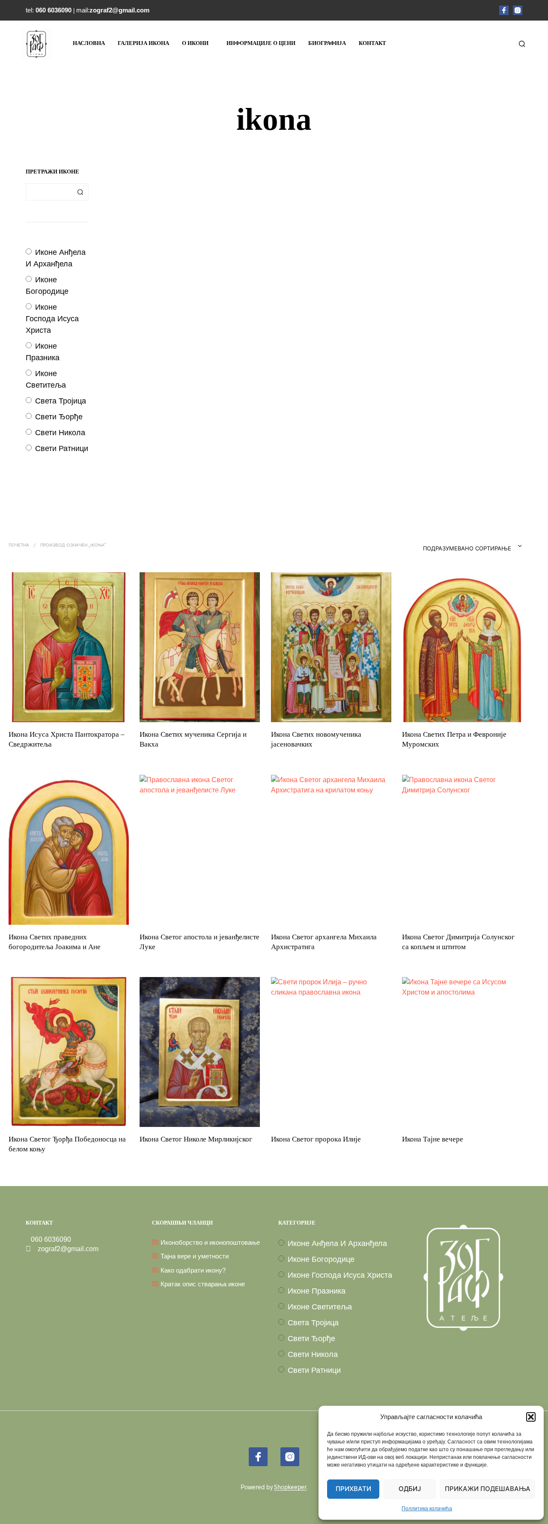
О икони (195, 43)
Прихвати (353, 1489)
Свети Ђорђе (59, 416)
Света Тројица (60, 401)
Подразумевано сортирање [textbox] (467, 549)
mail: (112, 10)
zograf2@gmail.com (64, 1248)
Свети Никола (60, 432)
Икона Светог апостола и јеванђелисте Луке (199, 941)
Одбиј (410, 1489)
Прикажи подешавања (487, 1489)
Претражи (80, 191)
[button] (531, 1417)
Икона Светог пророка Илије (316, 1139)
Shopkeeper (290, 1487)
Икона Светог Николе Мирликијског (196, 1139)
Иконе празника (316, 1291)
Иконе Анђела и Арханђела (337, 1243)
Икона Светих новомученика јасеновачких (316, 739)
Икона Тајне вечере (432, 1139)
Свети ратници (61, 448)
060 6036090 (48, 1239)
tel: (49, 10)
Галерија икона (143, 43)
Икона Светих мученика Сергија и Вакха (193, 739)
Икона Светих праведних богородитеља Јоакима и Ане (55, 941)
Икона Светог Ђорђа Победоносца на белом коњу (67, 1144)
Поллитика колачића (427, 1509)
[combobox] (455, 546)
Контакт (372, 43)
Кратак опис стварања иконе (203, 1284)
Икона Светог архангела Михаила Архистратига (324, 941)
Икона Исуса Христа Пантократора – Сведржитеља (67, 739)
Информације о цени (260, 43)
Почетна (19, 545)
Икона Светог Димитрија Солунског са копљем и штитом (458, 941)
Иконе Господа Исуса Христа (52, 319)
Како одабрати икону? (193, 1270)
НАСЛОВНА (89, 43)
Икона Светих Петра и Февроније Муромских (454, 739)
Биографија (327, 43)
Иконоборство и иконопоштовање (210, 1242)
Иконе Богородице (321, 1259)
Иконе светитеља (320, 1307)
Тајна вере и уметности (195, 1256)
